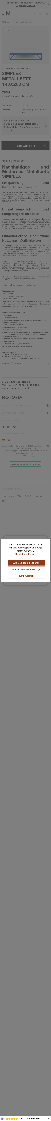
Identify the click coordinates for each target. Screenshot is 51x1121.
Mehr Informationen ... (25, 554)
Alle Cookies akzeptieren (26, 563)
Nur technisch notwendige (26, 569)
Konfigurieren (26, 575)
